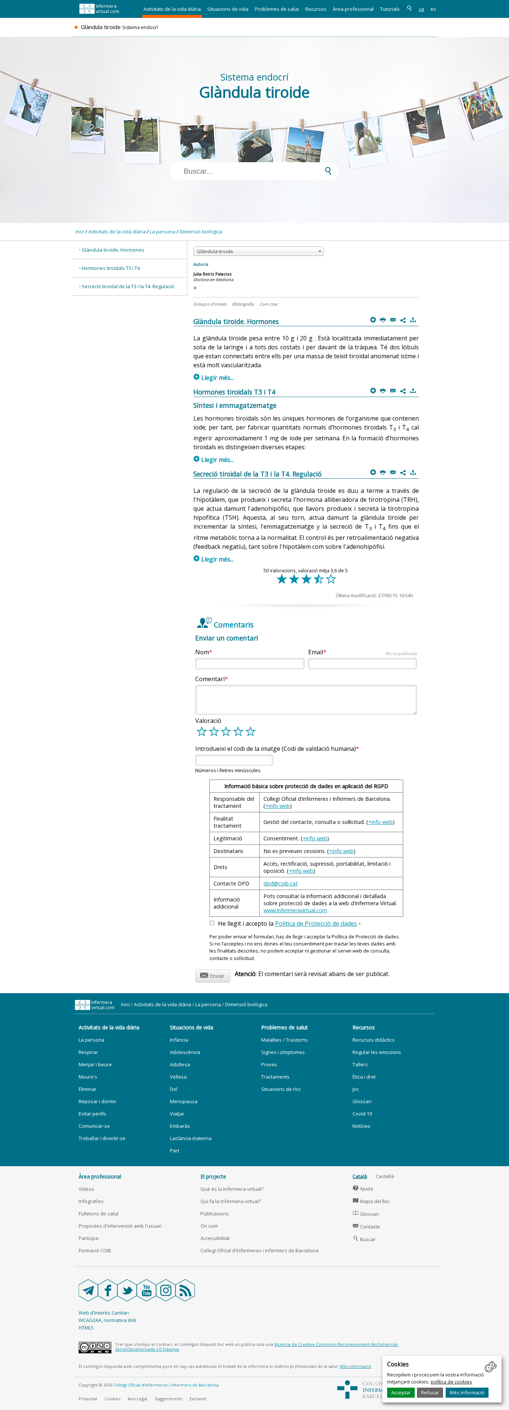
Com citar (268, 304)
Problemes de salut (277, 9)
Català (359, 1176)
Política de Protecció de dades (316, 923)
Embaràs (180, 1126)
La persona (163, 231)
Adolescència (185, 1052)
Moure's (88, 1076)
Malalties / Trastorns (284, 1039)
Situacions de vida (228, 9)
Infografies (91, 1201)
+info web (277, 805)
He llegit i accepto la (289, 923)
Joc (355, 1089)
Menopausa (183, 1101)
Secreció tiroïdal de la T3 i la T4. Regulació (128, 286)
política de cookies (451, 1381)
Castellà (385, 1176)
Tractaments (275, 1076)
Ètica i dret (364, 1076)
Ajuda (363, 1188)
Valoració (208, 721)
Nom (202, 652)
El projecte (213, 1176)
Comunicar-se (94, 1126)
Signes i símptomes (283, 1052)
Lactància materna (191, 1138)
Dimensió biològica (201, 231)
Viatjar (177, 1113)
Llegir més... (214, 378)
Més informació (467, 1392)
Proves (269, 1064)
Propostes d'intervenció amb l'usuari (120, 1225)
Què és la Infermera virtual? (231, 1189)
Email (362, 652)
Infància (179, 1039)
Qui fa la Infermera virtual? (230, 1201)
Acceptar (401, 1392)
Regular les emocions (376, 1052)
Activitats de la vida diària (172, 9)
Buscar (364, 1239)
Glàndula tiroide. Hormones (113, 249)
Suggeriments (168, 1398)
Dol (173, 1089)
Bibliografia (243, 304)
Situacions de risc (281, 1089)
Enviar (212, 974)
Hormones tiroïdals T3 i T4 (111, 268)
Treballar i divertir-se (102, 1138)
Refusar (430, 1392)
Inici (80, 231)
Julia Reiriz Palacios (212, 274)
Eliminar (88, 1089)
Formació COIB (95, 1250)
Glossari (362, 1101)
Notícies (361, 1126)
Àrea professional (353, 9)
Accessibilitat (215, 1238)
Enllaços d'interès (210, 304)
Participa (88, 1238)
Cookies (112, 1398)
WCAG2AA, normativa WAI (107, 1320)
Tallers (360, 1064)
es (433, 9)
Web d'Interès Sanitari (104, 1312)
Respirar (88, 1052)
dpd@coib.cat (280, 883)
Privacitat (88, 1398)
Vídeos (86, 1189)
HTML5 (86, 1327)
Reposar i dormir (97, 1101)
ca (421, 9)
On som (209, 1225)
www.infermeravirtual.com (295, 910)
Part (174, 1150)
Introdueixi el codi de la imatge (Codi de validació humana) (275, 749)
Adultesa (180, 1064)
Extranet (198, 1398)
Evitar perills (92, 1113)
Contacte (366, 1226)
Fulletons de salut (98, 1213)
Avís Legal (137, 1398)
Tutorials (390, 9)
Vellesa (178, 1076)
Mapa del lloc (371, 1201)
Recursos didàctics (373, 1039)
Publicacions (214, 1213)
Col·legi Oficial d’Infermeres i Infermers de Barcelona (166, 1385)
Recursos (315, 9)
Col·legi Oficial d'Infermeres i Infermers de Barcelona (259, 1250)
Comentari (210, 679)
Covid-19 (362, 1113)
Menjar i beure (95, 1064)
